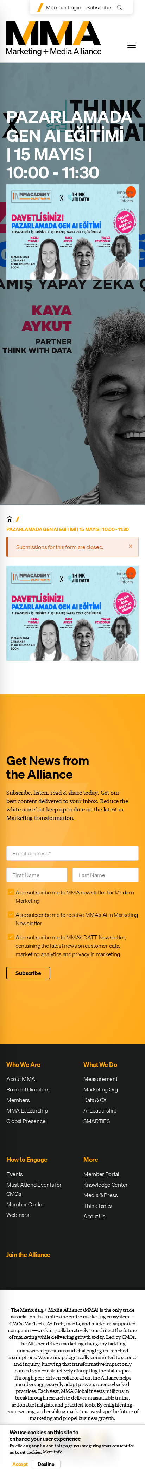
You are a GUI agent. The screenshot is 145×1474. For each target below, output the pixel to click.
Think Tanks (97, 1205)
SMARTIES (96, 1121)
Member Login (63, 7)
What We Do (100, 1064)
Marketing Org (100, 1089)
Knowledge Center (105, 1184)
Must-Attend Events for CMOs (34, 1189)
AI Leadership (99, 1110)
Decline (46, 1464)
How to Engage (27, 1159)
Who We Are (23, 1064)
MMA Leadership (27, 1110)
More (90, 1159)
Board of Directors (27, 1089)
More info (52, 1452)
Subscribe (99, 7)
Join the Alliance (28, 1255)
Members (18, 1099)
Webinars (17, 1214)
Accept (20, 1464)
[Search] (120, 7)
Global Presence (25, 1121)
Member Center (25, 1204)
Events (14, 1174)
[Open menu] (132, 45)
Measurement (100, 1078)
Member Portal (101, 1174)
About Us (94, 1216)
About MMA (20, 1078)
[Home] (9, 519)
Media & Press (100, 1195)
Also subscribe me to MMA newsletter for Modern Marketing (74, 896)
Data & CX (95, 1099)
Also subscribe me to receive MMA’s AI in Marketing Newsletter (76, 919)
